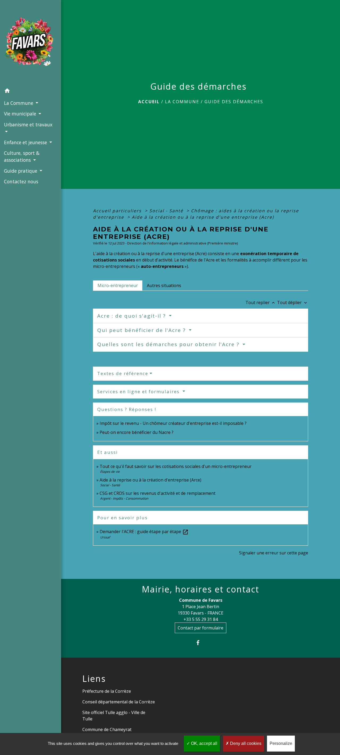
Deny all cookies (245, 743)
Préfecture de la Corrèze (106, 691)
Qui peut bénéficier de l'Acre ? (142, 330)
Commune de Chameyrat (106, 729)
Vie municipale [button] (20, 113)
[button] (30, 91)
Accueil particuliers (118, 211)
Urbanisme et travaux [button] (28, 124)
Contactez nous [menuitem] (21, 181)
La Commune (182, 102)
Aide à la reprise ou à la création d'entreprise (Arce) (150, 480)
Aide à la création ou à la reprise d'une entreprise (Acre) (203, 217)
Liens (94, 679)
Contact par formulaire (200, 628)
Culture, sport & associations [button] (22, 156)
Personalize (281, 743)
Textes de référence (122, 373)
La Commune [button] (19, 103)
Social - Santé (167, 211)
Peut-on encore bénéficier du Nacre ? (136, 432)
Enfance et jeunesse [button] (26, 142)
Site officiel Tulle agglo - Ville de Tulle (113, 716)
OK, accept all (203, 743)
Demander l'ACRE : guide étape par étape (144, 531)
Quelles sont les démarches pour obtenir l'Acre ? (169, 344)
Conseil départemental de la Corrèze (118, 702)
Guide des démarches (234, 102)
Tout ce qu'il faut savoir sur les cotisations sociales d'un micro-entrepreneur (176, 466)
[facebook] (200, 642)
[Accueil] (30, 43)
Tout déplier (292, 302)
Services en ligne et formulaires (139, 391)
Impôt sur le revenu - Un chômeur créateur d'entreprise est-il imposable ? (173, 423)
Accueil (149, 102)
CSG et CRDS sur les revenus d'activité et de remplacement (157, 493)
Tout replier (260, 302)
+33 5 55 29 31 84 (201, 619)
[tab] (117, 285)
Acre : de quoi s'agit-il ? (132, 315)
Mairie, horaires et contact (200, 589)
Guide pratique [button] (21, 171)
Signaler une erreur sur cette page (273, 553)
